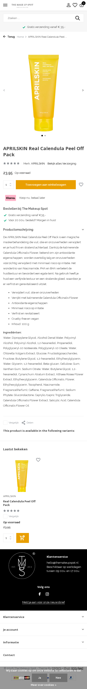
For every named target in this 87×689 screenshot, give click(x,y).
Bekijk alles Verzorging (62, 163)
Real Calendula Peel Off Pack (19, 503)
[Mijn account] (69, 5)
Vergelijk (14, 422)
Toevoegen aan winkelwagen (45, 184)
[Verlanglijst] (75, 5)
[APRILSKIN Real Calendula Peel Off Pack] (21, 475)
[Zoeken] (78, 18)
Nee (58, 677)
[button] (42, 135)
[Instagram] (47, 594)
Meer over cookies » (43, 685)
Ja (39, 677)
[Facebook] (39, 594)
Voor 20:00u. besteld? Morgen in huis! (32, 220)
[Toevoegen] (22, 538)
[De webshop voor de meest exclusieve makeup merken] (22, 5)
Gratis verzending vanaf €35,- (27, 215)
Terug (11, 36)
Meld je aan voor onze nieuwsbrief (43, 602)
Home (20, 36)
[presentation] (4, 90)
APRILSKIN (38, 163)
